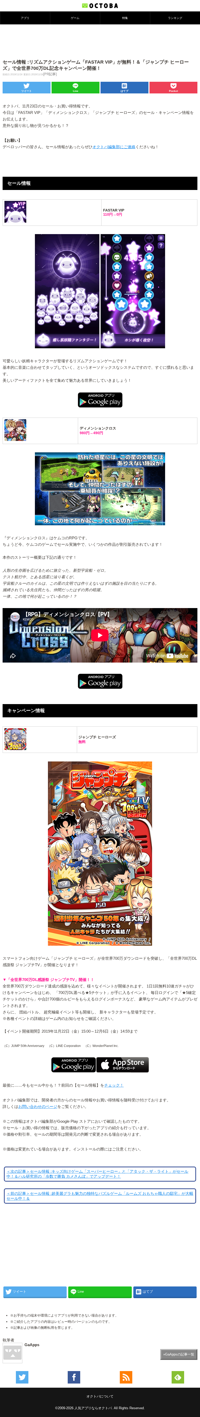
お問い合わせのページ (37, 1107)
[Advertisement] (100, 41)
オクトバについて (100, 1396)
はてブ (124, 91)
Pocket (173, 91)
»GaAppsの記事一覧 (178, 1354)
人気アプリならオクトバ (93, 1408)
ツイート (26, 91)
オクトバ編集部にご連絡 (113, 147)
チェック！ (114, 1085)
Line (75, 91)
